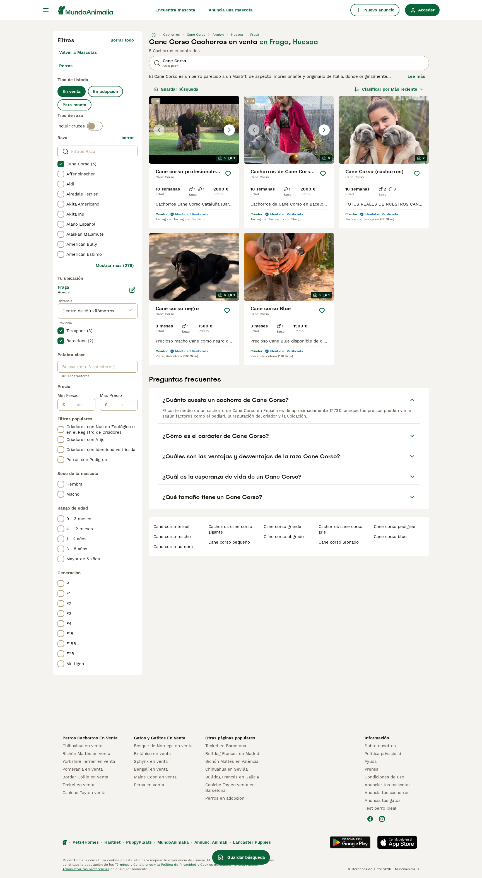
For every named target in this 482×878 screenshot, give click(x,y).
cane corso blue (390, 536)
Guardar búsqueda (179, 89)
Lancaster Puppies (252, 842)
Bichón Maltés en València (231, 761)
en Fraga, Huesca (288, 42)
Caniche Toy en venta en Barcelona (230, 787)
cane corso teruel (171, 526)
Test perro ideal (380, 808)
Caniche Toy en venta (83, 792)
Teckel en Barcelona (225, 745)
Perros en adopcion (224, 798)
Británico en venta (152, 753)
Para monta (74, 104)
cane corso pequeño (229, 542)
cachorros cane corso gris (340, 529)
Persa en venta (149, 784)
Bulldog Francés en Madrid (232, 753)
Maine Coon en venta (155, 777)
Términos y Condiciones (134, 865)
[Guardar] (228, 173)
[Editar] (132, 290)
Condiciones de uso (384, 777)
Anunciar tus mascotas (388, 784)
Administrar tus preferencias (85, 869)
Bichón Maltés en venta (86, 753)
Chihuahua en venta (82, 745)
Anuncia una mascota (231, 10)
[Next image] (229, 130)
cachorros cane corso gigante (230, 529)
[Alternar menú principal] (45, 10)
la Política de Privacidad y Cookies (184, 865)
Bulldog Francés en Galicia (232, 777)
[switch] (95, 126)
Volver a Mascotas (78, 52)
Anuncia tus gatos (383, 800)
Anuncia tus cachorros (387, 792)
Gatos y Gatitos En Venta (159, 737)
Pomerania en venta (82, 769)
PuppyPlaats (139, 842)
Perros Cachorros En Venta (90, 737)
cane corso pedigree (394, 526)
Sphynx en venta (151, 761)
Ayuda (371, 761)
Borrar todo (122, 40)
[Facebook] (370, 818)
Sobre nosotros (380, 745)
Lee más (416, 76)
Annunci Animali (210, 842)
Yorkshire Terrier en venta (88, 761)
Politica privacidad (383, 753)
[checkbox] (60, 164)
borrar (127, 137)
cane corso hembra (173, 546)
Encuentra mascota (175, 10)
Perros (66, 65)
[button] (194, 130)
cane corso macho (172, 536)
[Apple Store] (397, 842)
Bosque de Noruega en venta (163, 745)
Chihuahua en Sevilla (226, 769)
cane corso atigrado (284, 536)
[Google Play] (350, 842)
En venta (71, 91)
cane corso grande (282, 526)
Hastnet (112, 842)
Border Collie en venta (85, 777)
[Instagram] (381, 818)
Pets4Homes (86, 842)
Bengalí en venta (151, 769)
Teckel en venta (78, 784)
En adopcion (105, 91)
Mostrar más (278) (115, 265)
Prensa (371, 769)
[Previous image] (159, 130)
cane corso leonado (339, 542)
